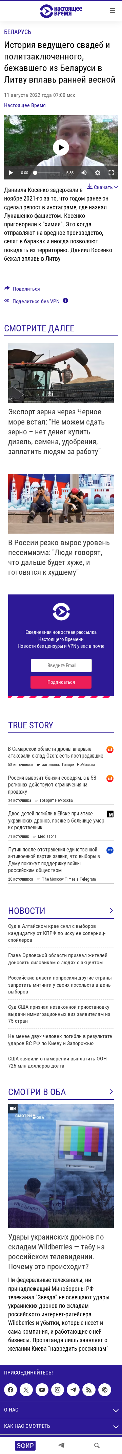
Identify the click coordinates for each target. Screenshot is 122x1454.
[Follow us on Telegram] (73, 1389)
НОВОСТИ (26, 910)
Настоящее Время (25, 105)
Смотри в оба (37, 1092)
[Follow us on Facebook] (10, 1389)
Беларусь (17, 31)
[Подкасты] (104, 1389)
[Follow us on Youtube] (42, 1389)
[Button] (22, 290)
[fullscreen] (111, 172)
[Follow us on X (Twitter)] (26, 1389)
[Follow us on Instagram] (57, 1389)
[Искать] (97, 1445)
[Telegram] (61, 1445)
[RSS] (88, 1389)
